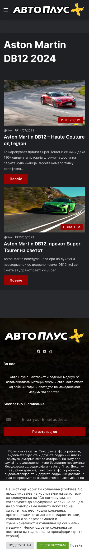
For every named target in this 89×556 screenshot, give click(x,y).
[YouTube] (44, 351)
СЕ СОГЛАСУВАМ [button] (52, 545)
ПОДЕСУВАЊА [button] (20, 545)
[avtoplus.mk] (48, 10)
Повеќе (16, 179)
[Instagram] (50, 351)
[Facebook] (39, 351)
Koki (10, 130)
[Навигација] (6, 11)
